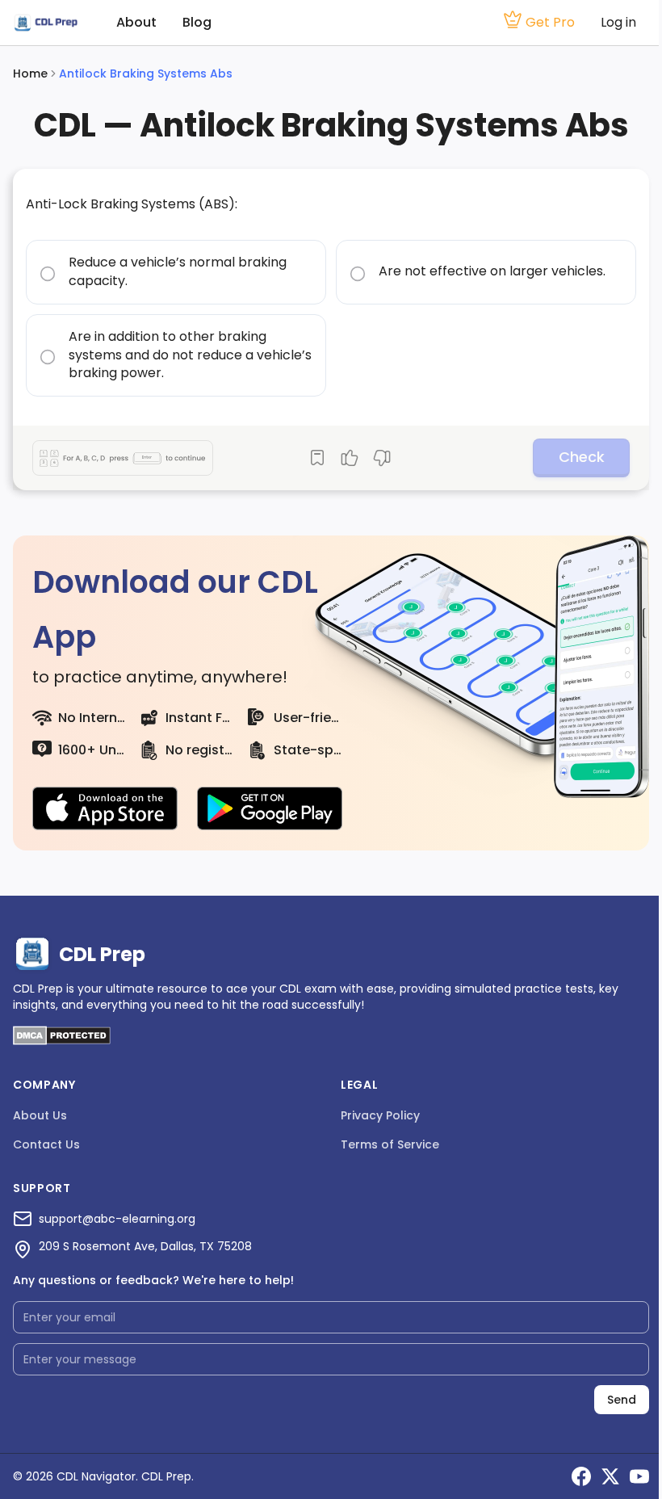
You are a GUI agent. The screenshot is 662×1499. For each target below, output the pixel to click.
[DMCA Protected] (62, 1040)
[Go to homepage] (45, 23)
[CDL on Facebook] (581, 1476)
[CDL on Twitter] (610, 1476)
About (136, 22)
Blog (197, 22)
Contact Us (46, 1144)
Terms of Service (390, 1144)
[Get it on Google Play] (269, 808)
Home (30, 73)
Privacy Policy (380, 1115)
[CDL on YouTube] (639, 1476)
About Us (40, 1115)
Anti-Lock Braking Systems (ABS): (131, 204)
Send (621, 1400)
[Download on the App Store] (105, 808)
